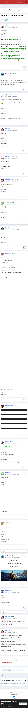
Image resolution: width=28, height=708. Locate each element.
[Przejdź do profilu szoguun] (2, 254)
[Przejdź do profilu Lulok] (2, 591)
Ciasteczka (14, 694)
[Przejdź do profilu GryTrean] (2, 74)
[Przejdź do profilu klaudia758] (2, 203)
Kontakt (21, 692)
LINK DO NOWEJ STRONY (12, 2)
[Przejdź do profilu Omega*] (2, 95)
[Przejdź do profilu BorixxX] (2, 228)
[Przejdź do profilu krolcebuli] (2, 523)
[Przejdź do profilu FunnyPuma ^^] (2, 180)
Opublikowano (11, 27)
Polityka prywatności (14, 692)
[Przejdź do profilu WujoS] (2, 129)
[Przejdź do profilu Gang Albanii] (2, 157)
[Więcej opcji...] (25, 27)
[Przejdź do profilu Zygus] (2, 26)
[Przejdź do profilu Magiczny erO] (2, 406)
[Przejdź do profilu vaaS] (2, 442)
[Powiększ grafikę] (19, 59)
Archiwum (11, 20)
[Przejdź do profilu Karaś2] (2, 473)
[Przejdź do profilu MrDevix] (2, 556)
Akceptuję (23, 703)
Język (5, 692)
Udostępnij (7, 670)
